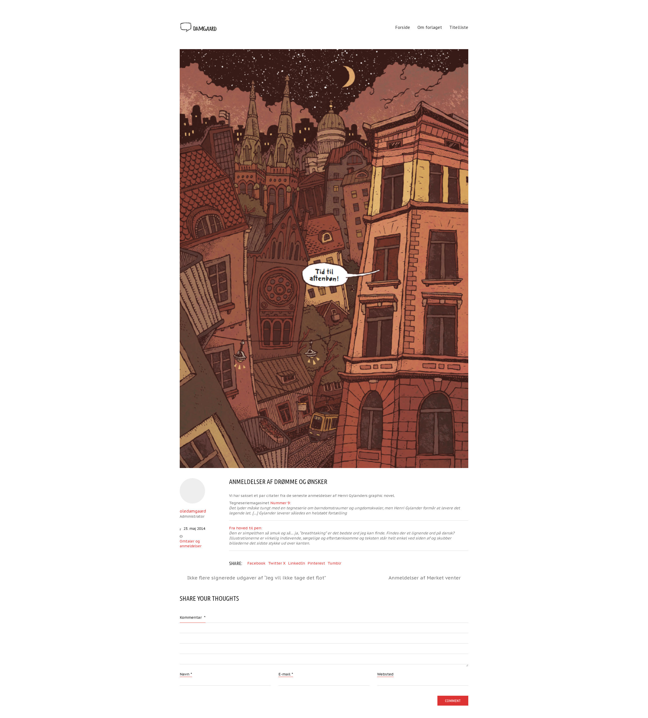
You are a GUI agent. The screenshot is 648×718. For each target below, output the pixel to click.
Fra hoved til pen (245, 528)
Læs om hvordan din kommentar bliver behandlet (322, 713)
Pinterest (316, 563)
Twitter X (277, 563)
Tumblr (334, 563)
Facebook (256, 563)
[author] (192, 490)
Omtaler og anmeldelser (190, 543)
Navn (186, 674)
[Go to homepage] (199, 27)
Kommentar (193, 617)
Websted (385, 674)
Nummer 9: (280, 502)
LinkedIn (296, 563)
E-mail (285, 674)
